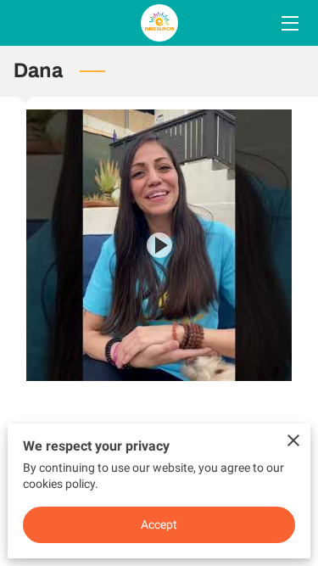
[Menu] (289, 23)
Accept (159, 524)
